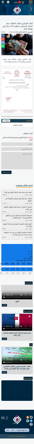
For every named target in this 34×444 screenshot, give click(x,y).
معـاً (31, 344)
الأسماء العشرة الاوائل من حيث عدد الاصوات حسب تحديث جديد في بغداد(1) (18, 233)
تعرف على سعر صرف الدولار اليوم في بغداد (18, 192)
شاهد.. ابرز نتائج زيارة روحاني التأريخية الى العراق (18, 199)
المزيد (4, 305)
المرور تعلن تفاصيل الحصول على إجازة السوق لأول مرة (17, 225)
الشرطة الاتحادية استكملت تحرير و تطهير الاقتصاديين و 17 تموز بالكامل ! (19, 216)
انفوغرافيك (28, 283)
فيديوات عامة (28, 311)
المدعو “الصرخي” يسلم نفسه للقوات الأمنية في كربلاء (18, 208)
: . (28, 195)
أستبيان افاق (28, 378)
